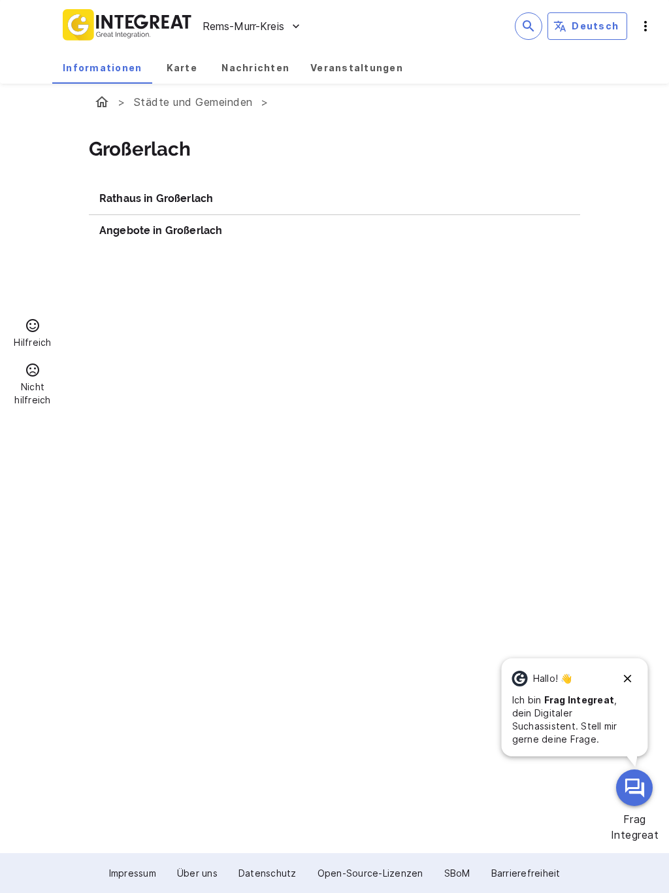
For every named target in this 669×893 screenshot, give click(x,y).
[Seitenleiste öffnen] (645, 26)
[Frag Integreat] (634, 787)
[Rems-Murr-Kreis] (102, 102)
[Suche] (528, 26)
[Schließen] (628, 678)
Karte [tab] (182, 67)
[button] (32, 334)
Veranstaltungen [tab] (356, 67)
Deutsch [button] (595, 25)
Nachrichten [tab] (255, 67)
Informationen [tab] (102, 67)
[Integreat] (127, 26)
